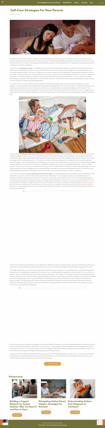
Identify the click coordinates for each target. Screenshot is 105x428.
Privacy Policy (42, 425)
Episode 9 (49, 353)
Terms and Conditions (52, 425)
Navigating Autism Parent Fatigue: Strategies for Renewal (52, 404)
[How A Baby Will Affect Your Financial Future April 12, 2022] (101, 422)
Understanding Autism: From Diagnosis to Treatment (80, 404)
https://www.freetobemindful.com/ (46, 356)
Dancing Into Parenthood (86, 184)
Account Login (63, 425)
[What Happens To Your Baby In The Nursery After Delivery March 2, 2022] (4, 422)
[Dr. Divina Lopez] (8, 3)
